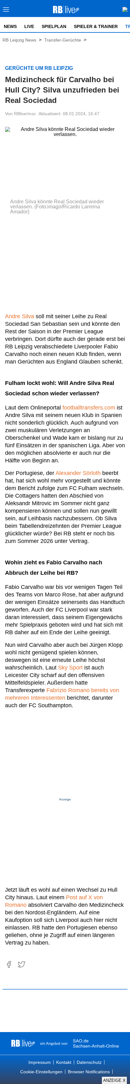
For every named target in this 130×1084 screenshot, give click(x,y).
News (10, 26)
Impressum (39, 1062)
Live (29, 26)
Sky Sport (70, 667)
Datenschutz (89, 1062)
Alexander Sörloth (78, 473)
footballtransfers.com (88, 407)
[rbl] (23, 1043)
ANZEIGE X (114, 1080)
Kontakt (63, 1062)
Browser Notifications (89, 1072)
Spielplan (54, 26)
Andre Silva (19, 316)
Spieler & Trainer (96, 26)
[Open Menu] (6, 11)
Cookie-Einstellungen (41, 1072)
